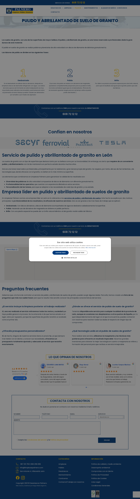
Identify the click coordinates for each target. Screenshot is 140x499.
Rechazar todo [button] (78, 253)
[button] (70, 258)
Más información (91, 248)
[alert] (70, 249)
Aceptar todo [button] (61, 253)
